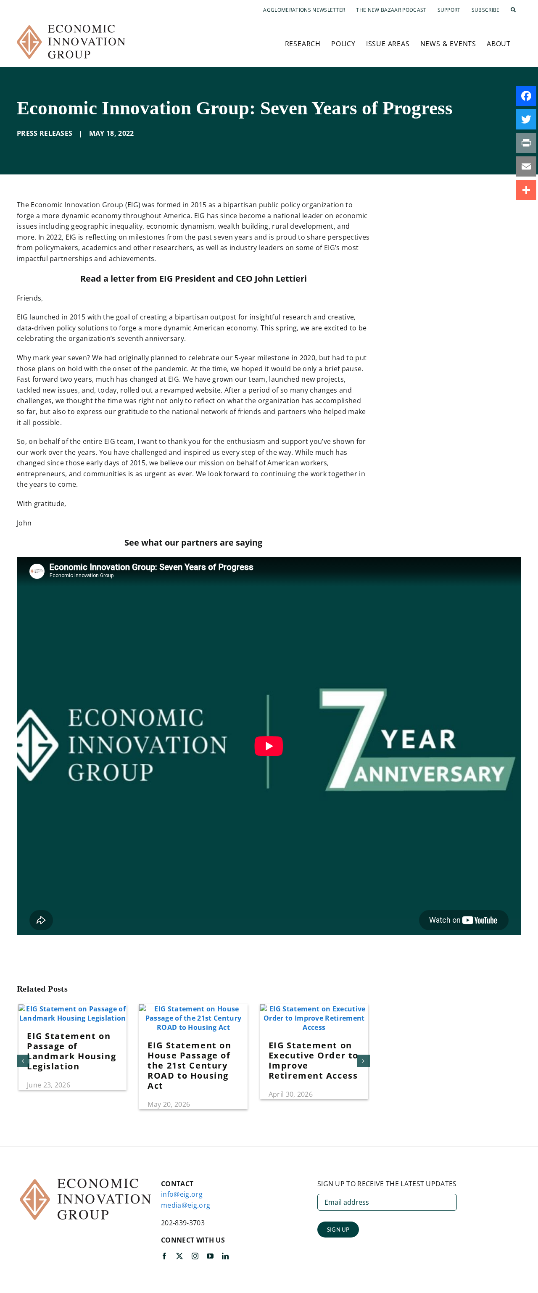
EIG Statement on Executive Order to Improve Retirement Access (314, 1060)
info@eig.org (182, 1194)
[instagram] (195, 1256)
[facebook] (164, 1256)
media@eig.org (185, 1205)
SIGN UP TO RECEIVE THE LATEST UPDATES (387, 1183)
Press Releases (44, 133)
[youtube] (210, 1256)
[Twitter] (526, 119)
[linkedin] (225, 1256)
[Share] (526, 190)
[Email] (526, 166)
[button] (513, 10)
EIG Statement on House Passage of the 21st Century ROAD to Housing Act (189, 1065)
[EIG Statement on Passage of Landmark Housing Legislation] (72, 1008)
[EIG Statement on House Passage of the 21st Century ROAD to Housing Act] (193, 1008)
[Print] (526, 143)
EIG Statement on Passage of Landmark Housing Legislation (71, 1051)
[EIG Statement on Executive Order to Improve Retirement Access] (314, 1008)
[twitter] (179, 1256)
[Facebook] (526, 96)
